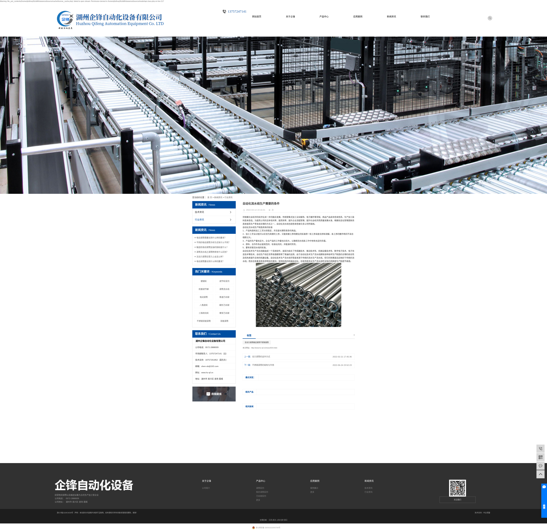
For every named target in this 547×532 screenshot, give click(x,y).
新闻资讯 (391, 16)
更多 (258, 500)
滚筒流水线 (224, 289)
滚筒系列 (260, 488)
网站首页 (256, 16)
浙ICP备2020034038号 (65, 513)
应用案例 (357, 16)
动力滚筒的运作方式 (261, 356)
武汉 (274, 520)
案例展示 (314, 488)
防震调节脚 (204, 289)
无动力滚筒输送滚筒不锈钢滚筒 (257, 342)
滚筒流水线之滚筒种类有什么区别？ (212, 252)
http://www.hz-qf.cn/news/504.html (264, 348)
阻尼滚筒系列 (262, 492)
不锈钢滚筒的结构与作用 (263, 365)
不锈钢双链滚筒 (204, 321)
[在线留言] (540, 466)
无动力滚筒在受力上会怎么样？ (210, 256)
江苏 (270, 520)
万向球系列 (261, 496)
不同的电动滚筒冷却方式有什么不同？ (213, 242)
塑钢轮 (204, 281)
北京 (282, 520)
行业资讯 (228, 197)
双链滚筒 (224, 321)
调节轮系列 (224, 281)
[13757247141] (540, 449)
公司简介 (206, 488)
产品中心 (324, 16)
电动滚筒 (204, 297)
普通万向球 (224, 297)
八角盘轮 (204, 305)
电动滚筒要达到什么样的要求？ (210, 261)
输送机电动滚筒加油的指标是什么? (211, 247)
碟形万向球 (224, 305)
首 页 (209, 197)
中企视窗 (486, 513)
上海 (278, 520)
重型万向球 (224, 313)
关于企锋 (290, 16)
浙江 (285, 520)
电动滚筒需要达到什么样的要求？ (211, 238)
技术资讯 (199, 212)
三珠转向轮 (204, 313)
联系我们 (425, 16)
